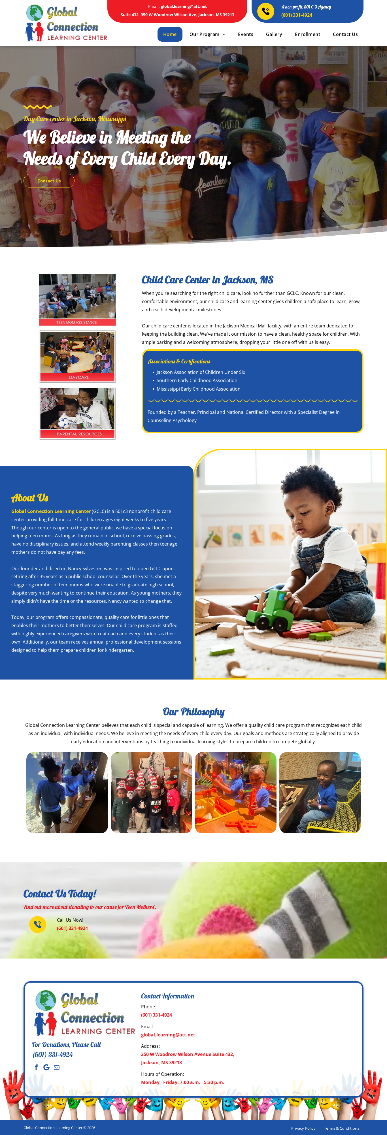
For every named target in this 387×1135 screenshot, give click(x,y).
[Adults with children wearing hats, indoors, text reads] (77, 300)
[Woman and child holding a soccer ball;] (77, 413)
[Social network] (46, 1067)
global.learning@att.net (184, 6)
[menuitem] (169, 34)
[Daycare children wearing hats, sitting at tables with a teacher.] (77, 357)
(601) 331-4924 (296, 15)
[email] (56, 1067)
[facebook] (36, 1067)
